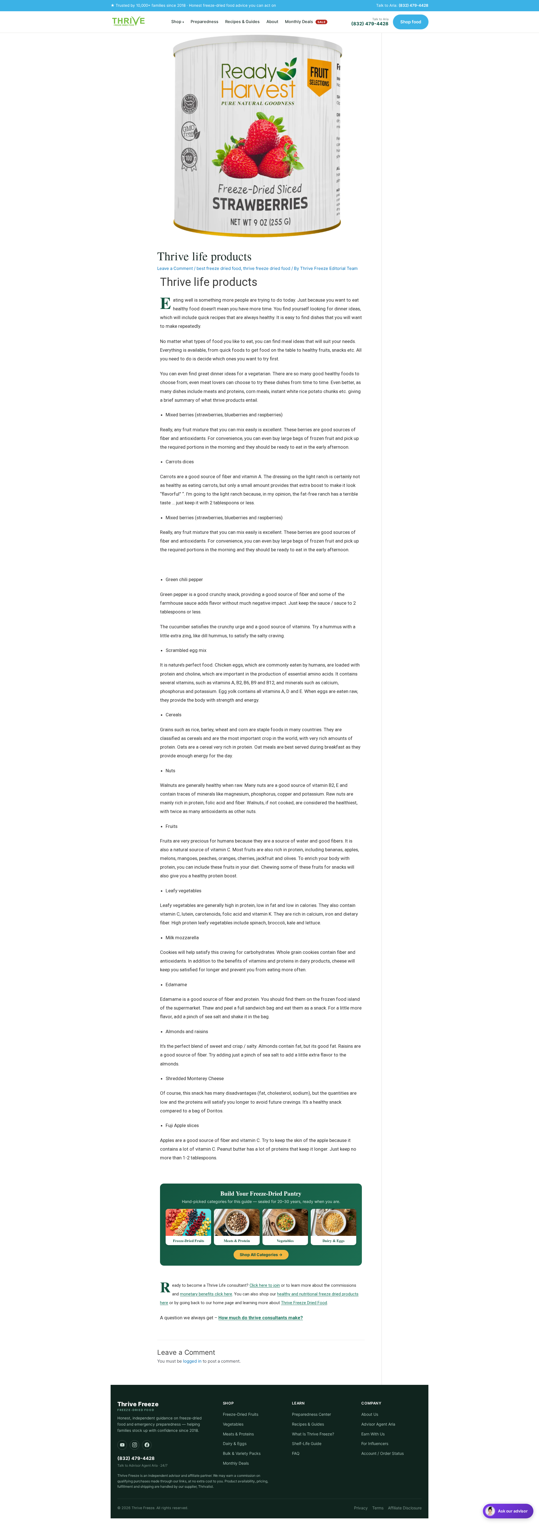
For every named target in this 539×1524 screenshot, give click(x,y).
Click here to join (265, 1285)
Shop (177, 21)
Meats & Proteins (238, 1434)
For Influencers (374, 1443)
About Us (369, 1414)
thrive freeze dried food (266, 268)
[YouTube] (122, 1445)
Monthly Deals (305, 21)
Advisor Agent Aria (378, 1424)
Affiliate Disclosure (405, 1507)
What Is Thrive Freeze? (313, 1434)
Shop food (410, 21)
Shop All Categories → (261, 1254)
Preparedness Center (311, 1414)
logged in (192, 1361)
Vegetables (233, 1424)
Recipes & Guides (242, 21)
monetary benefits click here (206, 1294)
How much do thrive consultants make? (260, 1317)
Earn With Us (373, 1434)
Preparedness (204, 21)
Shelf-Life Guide (306, 1443)
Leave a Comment (175, 268)
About (272, 21)
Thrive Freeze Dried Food (304, 1302)
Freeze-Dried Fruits (240, 1414)
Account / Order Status (382, 1453)
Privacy (361, 1507)
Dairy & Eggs (234, 1443)
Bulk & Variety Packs (242, 1453)
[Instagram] (134, 1445)
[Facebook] (147, 1445)
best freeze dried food (219, 268)
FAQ (296, 1453)
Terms (377, 1507)
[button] (508, 1511)
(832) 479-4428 (413, 5)
